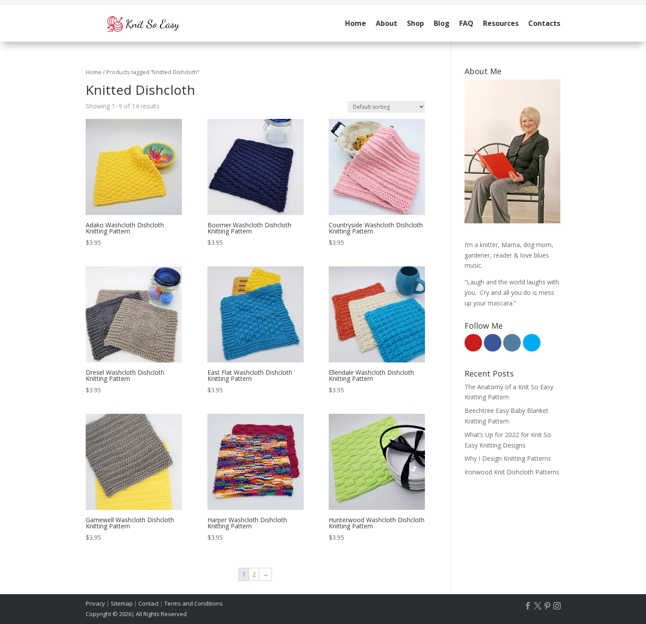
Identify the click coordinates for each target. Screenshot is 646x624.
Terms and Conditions (193, 603)
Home (355, 23)
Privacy (95, 603)
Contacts (544, 23)
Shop (415, 23)
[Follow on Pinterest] (547, 606)
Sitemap (122, 603)
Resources (501, 23)
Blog (442, 23)
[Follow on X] (537, 606)
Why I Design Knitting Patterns (508, 458)
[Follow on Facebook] (528, 606)
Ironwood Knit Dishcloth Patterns (512, 472)
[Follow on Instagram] (557, 606)
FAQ (466, 23)
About (386, 23)
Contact (148, 603)
